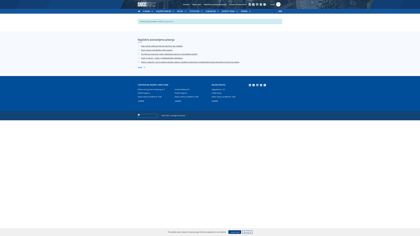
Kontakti (186, 4)
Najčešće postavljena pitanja (215, 4)
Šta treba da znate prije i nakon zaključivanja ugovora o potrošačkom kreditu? (169, 54)
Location (141, 101)
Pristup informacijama (238, 4)
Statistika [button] (195, 11)
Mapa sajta (196, 4)
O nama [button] (146, 11)
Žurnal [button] (244, 11)
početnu (171, 21)
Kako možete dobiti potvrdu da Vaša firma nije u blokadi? (162, 46)
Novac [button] (180, 11)
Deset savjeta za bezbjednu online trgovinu (156, 50)
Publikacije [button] (211, 11)
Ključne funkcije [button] (163, 11)
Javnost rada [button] (228, 11)
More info (247, 232)
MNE (280, 11)
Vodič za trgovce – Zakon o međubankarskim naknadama (162, 58)
